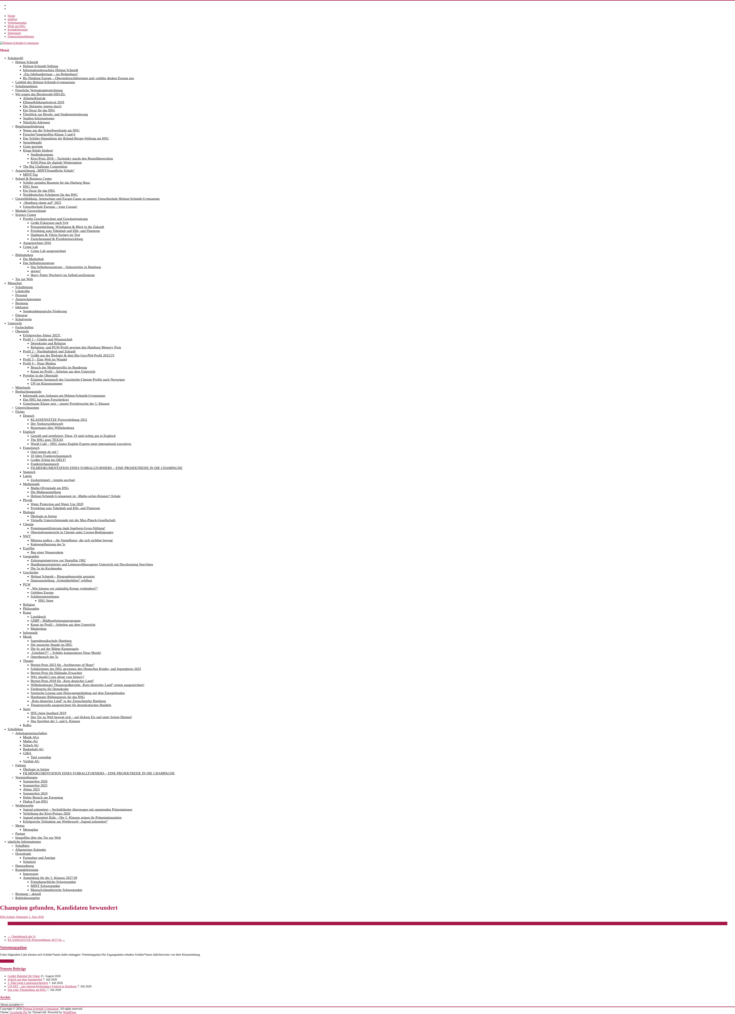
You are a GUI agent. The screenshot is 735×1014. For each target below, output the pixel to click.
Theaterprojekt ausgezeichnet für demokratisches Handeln (71, 705)
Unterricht (15, 323)
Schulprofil (15, 58)
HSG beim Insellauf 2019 (48, 713)
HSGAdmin (7, 917)
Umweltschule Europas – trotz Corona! (50, 207)
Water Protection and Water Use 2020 (57, 504)
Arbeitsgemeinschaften (31, 733)
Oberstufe (22, 331)
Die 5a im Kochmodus (46, 568)
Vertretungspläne (13, 947)
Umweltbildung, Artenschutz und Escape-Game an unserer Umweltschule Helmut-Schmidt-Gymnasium (87, 199)
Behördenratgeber (27, 898)
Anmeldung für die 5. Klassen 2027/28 (50, 878)
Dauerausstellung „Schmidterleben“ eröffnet (61, 580)
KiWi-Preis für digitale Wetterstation (56, 162)
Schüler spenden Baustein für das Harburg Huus (56, 182)
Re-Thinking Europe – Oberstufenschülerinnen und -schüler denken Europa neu (78, 78)
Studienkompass (42, 154)
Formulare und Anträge (39, 858)
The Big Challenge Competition (45, 166)
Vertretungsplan (17, 22)
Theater (28, 661)
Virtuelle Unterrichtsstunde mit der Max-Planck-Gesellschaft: (73, 520)
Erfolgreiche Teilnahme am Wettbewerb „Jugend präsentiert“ (65, 821)
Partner (20, 833)
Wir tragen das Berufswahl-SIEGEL (40, 94)
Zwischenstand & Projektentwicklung (57, 239)
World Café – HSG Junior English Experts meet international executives (81, 444)
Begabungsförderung (29, 126)
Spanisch (29, 472)
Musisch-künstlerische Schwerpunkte (56, 890)
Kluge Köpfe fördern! (38, 150)
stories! (36, 271)
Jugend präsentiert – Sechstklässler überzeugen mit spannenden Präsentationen (77, 809)
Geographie (31, 556)
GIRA (27, 753)
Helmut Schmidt (26, 62)
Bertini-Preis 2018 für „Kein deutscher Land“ (62, 681)
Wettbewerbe (24, 805)
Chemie (28, 524)
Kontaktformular (18, 29)
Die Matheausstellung (46, 492)
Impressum (14, 33)
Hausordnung (24, 866)
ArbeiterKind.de (34, 98)
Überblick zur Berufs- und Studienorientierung (55, 114)
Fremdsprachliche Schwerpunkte (53, 882)
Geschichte (30, 572)
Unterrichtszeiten (27, 408)
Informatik (30, 633)
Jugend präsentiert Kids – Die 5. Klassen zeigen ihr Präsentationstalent (72, 817)
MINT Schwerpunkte (45, 886)
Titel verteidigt (41, 757)
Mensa (19, 825)
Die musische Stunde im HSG (51, 645)
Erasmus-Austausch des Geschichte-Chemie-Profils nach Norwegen (78, 379)
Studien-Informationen (38, 118)
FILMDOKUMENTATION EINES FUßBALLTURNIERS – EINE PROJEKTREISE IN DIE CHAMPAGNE (106, 468)
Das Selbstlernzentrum (38, 263)
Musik (27, 637)
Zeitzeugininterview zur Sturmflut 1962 (58, 560)
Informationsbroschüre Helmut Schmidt (50, 70)
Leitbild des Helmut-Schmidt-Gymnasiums (45, 82)
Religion (29, 604)
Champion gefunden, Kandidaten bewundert (34, 923)
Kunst (27, 612)
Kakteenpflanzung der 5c (48, 544)
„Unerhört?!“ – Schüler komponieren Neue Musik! (66, 653)
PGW (27, 584)
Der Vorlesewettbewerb (47, 424)
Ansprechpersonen (28, 299)
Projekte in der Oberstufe (40, 375)
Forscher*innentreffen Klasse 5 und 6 (49, 134)
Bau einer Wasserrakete (47, 552)
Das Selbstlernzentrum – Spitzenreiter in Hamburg (66, 267)
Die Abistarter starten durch (42, 106)
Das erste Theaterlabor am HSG (27, 989)
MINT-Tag (30, 174)
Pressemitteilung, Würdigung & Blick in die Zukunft (67, 227)
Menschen (15, 283)
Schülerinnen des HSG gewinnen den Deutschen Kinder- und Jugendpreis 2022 (86, 669)
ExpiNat (28, 548)
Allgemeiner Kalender (30, 850)
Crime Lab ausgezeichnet (48, 251)
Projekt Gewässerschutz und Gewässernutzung (55, 219)
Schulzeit (29, 862)
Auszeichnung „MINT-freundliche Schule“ (45, 170)
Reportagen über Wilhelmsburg (52, 428)
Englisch (29, 432)
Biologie (29, 512)
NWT (27, 536)
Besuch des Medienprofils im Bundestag (59, 367)
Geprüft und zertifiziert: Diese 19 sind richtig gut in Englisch (73, 436)
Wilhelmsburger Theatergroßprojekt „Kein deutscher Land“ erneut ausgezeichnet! (87, 685)
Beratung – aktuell (28, 894)
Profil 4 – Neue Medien (39, 363)
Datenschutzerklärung (21, 36)
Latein (27, 476)
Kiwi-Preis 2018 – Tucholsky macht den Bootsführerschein (72, 158)
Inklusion (21, 307)
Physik (27, 500)
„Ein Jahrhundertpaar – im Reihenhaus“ (50, 74)
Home (11, 15)
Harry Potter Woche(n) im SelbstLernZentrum (63, 275)
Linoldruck (38, 616)
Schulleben (15, 729)
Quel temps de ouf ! (44, 452)
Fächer (20, 412)
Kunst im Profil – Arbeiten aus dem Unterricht (63, 371)
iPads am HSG (17, 26)
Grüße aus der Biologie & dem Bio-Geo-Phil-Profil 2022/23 (72, 355)
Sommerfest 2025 (35, 785)
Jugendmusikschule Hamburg (51, 641)
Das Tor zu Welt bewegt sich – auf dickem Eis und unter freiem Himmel (81, 717)
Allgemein (21, 917)
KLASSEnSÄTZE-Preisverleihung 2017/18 (36, 939)
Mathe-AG (30, 741)
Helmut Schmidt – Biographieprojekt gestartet (63, 576)
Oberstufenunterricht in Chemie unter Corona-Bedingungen (72, 532)
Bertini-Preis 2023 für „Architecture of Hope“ (63, 665)
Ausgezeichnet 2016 (37, 243)
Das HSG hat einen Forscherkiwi (46, 399)
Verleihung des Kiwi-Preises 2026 (46, 813)
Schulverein (23, 319)
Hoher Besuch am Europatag (43, 797)
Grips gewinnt (33, 146)
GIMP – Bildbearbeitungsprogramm (56, 620)
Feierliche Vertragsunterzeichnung (39, 90)
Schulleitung (24, 287)
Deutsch (28, 416)
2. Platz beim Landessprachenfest (28, 983)
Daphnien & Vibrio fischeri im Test (55, 235)
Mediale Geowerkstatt (30, 211)
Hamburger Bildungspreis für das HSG (58, 697)
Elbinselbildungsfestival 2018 (43, 102)
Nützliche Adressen (36, 122)
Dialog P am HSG (35, 801)
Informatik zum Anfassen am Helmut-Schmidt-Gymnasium (64, 395)
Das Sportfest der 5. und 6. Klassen (55, 721)
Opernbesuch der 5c (44, 657)
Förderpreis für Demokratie (50, 689)
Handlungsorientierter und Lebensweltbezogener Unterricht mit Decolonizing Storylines (92, 564)
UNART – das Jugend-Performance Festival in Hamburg (42, 986)
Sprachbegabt (32, 142)
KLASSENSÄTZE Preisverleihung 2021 (59, 420)
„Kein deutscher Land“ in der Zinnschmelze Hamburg (68, 701)
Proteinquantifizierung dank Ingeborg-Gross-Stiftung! (68, 528)
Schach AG (31, 745)
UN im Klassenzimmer (47, 383)
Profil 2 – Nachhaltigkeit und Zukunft (49, 351)
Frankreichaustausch (45, 464)
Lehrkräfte (22, 291)
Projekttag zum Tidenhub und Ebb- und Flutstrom (65, 231)
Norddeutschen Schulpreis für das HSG (50, 195)
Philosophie (31, 608)
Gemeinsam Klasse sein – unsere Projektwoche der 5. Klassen (66, 403)
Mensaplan (30, 829)
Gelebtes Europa (42, 592)
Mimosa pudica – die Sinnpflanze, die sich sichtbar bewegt (72, 540)
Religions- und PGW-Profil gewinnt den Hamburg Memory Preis (76, 347)
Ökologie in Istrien (44, 516)
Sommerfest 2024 (35, 793)
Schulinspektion (26, 86)
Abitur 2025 (31, 789)
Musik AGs (31, 737)
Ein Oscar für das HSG (39, 110)
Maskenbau (39, 629)
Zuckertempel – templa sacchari (53, 480)
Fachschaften (24, 327)
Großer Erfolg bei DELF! (48, 460)
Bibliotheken (24, 255)
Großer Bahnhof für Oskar (24, 976)
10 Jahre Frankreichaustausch (51, 456)
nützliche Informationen (24, 842)
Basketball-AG (33, 749)
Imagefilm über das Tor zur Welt (38, 837)
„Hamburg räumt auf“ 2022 (42, 203)
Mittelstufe (22, 387)
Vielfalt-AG (31, 761)
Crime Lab (30, 247)
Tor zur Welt (24, 279)
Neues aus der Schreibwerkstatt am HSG (51, 130)
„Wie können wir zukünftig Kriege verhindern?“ (64, 588)
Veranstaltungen (26, 777)
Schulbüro (22, 846)
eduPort (12, 19)
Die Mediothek (33, 259)
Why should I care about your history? (57, 677)
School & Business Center (33, 178)
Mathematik (31, 484)
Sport (26, 709)
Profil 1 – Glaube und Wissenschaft (47, 339)
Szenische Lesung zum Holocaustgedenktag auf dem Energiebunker (78, 693)
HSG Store (30, 186)
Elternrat (21, 315)
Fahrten (20, 765)
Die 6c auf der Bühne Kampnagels (55, 649)
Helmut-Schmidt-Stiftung (40, 66)
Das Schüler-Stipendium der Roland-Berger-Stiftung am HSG (66, 138)
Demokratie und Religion (48, 343)
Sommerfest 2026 (35, 781)
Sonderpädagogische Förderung (45, 311)
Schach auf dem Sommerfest (25, 979)
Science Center (25, 215)
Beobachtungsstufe (28, 391)
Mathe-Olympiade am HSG (50, 488)
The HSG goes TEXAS (47, 440)
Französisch (31, 448)
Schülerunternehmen (45, 596)
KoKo (27, 725)
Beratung (21, 303)
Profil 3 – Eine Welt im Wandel (45, 359)
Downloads (23, 854)
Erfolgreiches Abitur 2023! (42, 335)
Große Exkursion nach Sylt (49, 223)
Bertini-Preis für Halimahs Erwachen (56, 673)
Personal (21, 295)
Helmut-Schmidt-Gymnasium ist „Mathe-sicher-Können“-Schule (76, 496)
